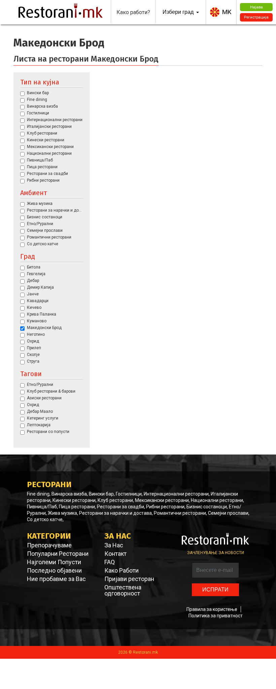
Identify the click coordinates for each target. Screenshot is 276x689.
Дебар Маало (40, 411)
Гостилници (38, 113)
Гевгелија (36, 273)
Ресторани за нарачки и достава (55, 210)
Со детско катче (42, 244)
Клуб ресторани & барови (51, 391)
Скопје (33, 354)
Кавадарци (37, 300)
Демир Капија (40, 287)
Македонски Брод (44, 327)
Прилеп (34, 348)
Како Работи (121, 571)
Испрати (215, 589)
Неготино (36, 334)
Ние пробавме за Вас (56, 579)
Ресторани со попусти (48, 431)
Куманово (36, 321)
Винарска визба (42, 106)
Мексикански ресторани (50, 146)
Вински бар (38, 92)
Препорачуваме (49, 545)
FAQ (109, 562)
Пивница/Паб (40, 160)
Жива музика (40, 203)
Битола (33, 267)
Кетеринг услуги (42, 418)
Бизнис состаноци (44, 217)
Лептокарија (38, 425)
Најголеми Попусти (54, 562)
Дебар (33, 280)
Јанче (33, 294)
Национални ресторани (49, 153)
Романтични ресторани (49, 237)
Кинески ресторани (45, 140)
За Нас (113, 545)
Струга (33, 361)
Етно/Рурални (40, 223)
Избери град (179, 12)
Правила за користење (211, 609)
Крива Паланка (41, 314)
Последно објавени (54, 571)
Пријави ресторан (129, 579)
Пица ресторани (42, 167)
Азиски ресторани (44, 398)
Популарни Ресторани (58, 554)
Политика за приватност (215, 615)
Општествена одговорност (122, 590)
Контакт (115, 554)
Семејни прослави (45, 230)
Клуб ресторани (42, 133)
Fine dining (37, 99)
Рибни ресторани (43, 180)
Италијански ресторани (49, 126)
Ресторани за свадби (47, 173)
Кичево (34, 307)
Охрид (33, 341)
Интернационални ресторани (54, 119)
